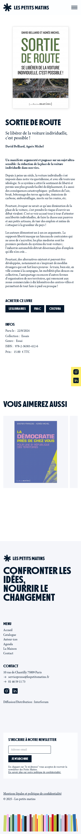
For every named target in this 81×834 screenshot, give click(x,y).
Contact (8, 653)
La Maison (10, 648)
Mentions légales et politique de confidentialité (32, 793)
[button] (74, 7)
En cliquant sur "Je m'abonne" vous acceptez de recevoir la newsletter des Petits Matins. (37, 769)
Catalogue (9, 634)
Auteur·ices (10, 639)
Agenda (8, 644)
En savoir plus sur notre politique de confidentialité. (34, 772)
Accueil (7, 630)
